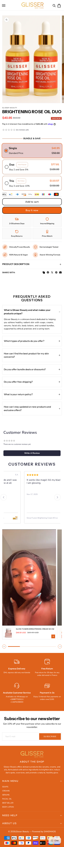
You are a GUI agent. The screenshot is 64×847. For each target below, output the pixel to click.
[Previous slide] (3, 497)
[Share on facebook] (48, 272)
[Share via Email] (60, 272)
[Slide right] (60, 646)
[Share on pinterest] (56, 272)
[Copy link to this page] (43, 272)
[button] (3, 5)
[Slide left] (4, 646)
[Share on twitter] (52, 272)
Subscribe (50, 736)
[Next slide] (57, 497)
